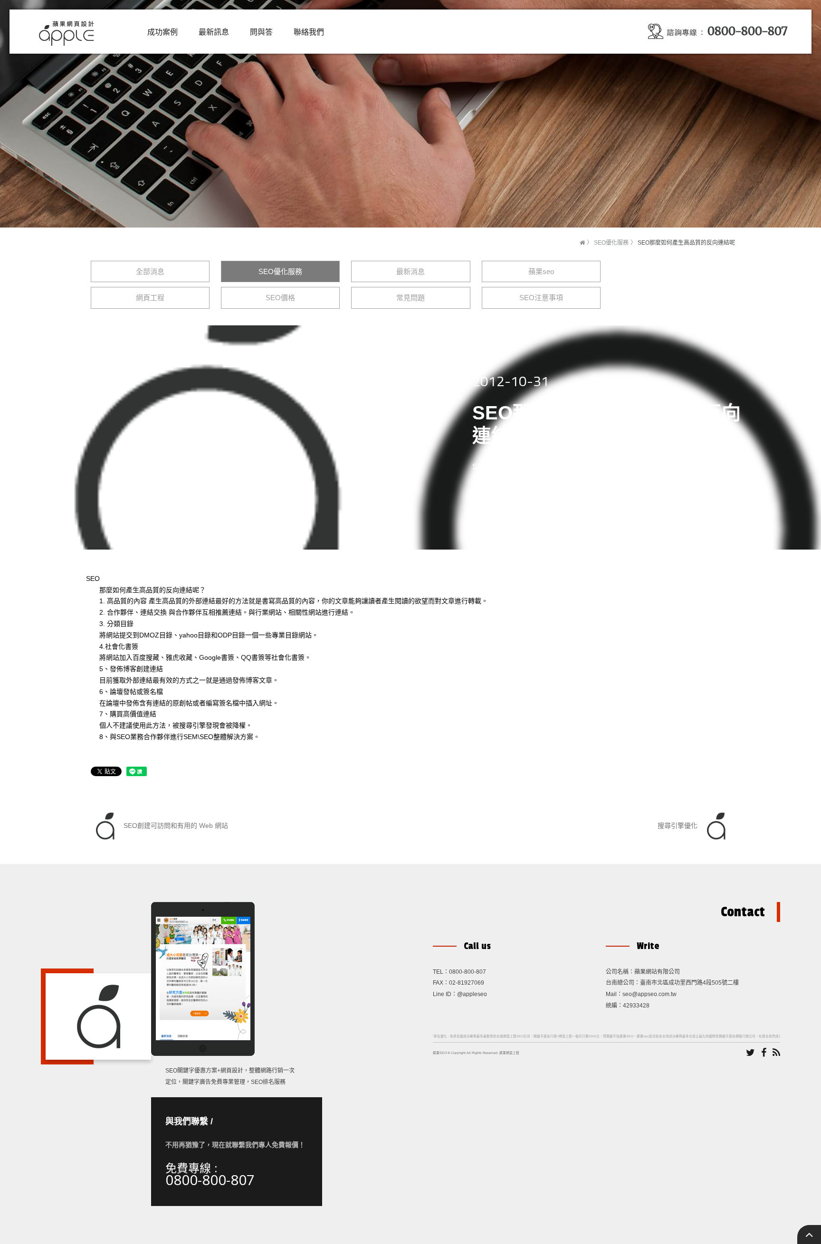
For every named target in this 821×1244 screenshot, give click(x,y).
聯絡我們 (309, 32)
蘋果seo (541, 271)
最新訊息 (214, 32)
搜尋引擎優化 (678, 825)
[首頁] (582, 242)
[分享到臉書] (763, 1053)
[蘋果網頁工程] (69, 31)
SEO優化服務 (611, 242)
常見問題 (410, 298)
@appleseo (472, 994)
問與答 (261, 32)
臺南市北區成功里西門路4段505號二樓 (689, 982)
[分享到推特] (750, 1053)
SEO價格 (280, 298)
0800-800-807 (210, 1179)
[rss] (776, 1053)
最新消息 (410, 271)
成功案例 (162, 32)
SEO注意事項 (541, 298)
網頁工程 (150, 298)
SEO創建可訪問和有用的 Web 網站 (175, 825)
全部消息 (150, 271)
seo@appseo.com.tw (649, 994)
